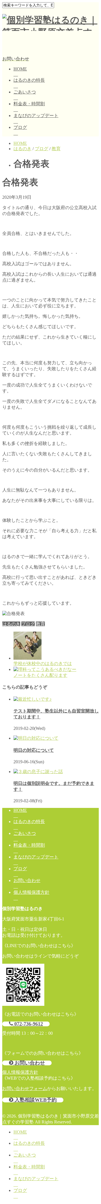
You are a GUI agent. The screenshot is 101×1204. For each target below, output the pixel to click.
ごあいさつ (24, 92)
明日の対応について (33, 750)
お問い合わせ (26, 880)
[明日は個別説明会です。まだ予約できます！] (38, 771)
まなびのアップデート (35, 115)
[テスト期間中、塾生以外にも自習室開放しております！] (32, 699)
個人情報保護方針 (31, 892)
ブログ (20, 127)
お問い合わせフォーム (24, 1088)
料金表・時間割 (29, 103)
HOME (20, 69)
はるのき (11, 624)
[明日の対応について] (35, 738)
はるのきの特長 (29, 80)
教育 (40, 624)
